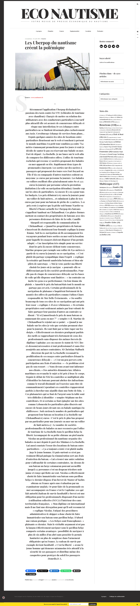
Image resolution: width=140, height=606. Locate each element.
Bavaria (109, 122)
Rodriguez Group (114, 205)
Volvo (107, 228)
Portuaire (100, 31)
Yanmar (114, 232)
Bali (112, 119)
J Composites (118, 165)
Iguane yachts (118, 163)
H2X (112, 159)
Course (61, 31)
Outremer (102, 199)
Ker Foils (102, 170)
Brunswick (116, 130)
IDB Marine (104, 163)
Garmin (105, 154)
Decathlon (120, 139)
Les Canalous (103, 172)
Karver (119, 168)
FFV (113, 149)
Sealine (121, 209)
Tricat (107, 220)
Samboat (114, 207)
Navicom (110, 192)
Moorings (114, 181)
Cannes (102, 132)
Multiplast (103, 187)
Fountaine (105, 151)
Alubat (119, 117)
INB (102, 165)
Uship (102, 222)
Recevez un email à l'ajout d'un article (55, 604)
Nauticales (103, 190)
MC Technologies (113, 176)
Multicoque (47, 580)
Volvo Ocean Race (114, 228)
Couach (107, 139)
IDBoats (111, 163)
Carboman (116, 132)
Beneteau (108, 124)
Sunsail (118, 216)
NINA (112, 194)
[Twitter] (105, 46)
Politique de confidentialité (117, 596)
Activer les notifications (106, 62)
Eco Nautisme (69, 13)
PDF (117, 199)
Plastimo (104, 201)
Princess (121, 201)
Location (88, 31)
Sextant (117, 211)
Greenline (120, 157)
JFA (112, 168)
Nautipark (111, 190)
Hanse (102, 161)
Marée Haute (104, 176)
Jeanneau (104, 168)
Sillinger (102, 213)
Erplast (101, 146)
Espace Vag (108, 146)
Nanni (110, 187)
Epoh (119, 144)
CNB (105, 137)
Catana (103, 134)
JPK (115, 168)
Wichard (102, 232)
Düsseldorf (108, 144)
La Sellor (115, 170)
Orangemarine (117, 196)
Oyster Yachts (110, 199)
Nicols (107, 194)
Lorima (109, 174)
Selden (112, 211)
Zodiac (106, 234)
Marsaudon (117, 174)
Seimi (107, 211)
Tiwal (117, 218)
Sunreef (112, 216)
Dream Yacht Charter (107, 142)
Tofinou (101, 220)
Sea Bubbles (104, 209)
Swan (112, 218)
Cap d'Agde (108, 132)
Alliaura (107, 117)
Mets (103, 178)
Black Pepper (109, 128)
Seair (116, 209)
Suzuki (108, 218)
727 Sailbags (110, 115)
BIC (119, 125)
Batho (101, 122)
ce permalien (61, 580)
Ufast (114, 220)
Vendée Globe (112, 222)
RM (107, 205)
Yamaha (109, 232)
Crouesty (114, 139)
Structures (105, 216)
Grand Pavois (110, 157)
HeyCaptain (118, 161)
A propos (39, 31)
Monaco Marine (104, 181)
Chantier (50, 31)
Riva (103, 205)
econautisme (28, 38)
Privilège (102, 203)
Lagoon (108, 170)
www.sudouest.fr (37, 97)
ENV (115, 144)
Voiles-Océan (113, 225)
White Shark (109, 230)
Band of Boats (117, 119)
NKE (116, 194)
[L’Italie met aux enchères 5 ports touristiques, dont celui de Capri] (137, 34)
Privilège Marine (110, 203)
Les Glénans (112, 172)
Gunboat (107, 159)
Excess (104, 149)
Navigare (115, 192)
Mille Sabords (111, 179)
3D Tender (102, 115)
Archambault (104, 119)
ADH (116, 115)
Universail (119, 220)
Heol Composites (109, 161)
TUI (110, 220)
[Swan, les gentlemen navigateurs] (137, 37)
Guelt (101, 159)
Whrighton (118, 230)
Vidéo (104, 225)
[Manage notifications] (3, 597)
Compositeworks (112, 137)
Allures (113, 117)
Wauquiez (102, 230)
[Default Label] (101, 46)
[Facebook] (109, 46)
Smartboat (109, 214)
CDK (111, 134)
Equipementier (74, 31)
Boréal (109, 130)
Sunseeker (102, 218)
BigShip (102, 128)
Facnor (108, 149)
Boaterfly (103, 130)
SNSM (117, 214)
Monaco (121, 178)
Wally (121, 228)
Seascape (102, 211)
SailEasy (107, 207)
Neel (103, 194)
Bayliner (117, 122)
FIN (118, 149)
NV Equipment (109, 196)
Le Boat (121, 170)
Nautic (118, 187)
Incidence (110, 165)
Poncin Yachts (113, 201)
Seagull (111, 209)
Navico (104, 192)
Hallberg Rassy (119, 159)
